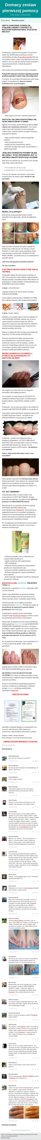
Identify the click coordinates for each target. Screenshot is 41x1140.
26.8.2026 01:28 (13, 795)
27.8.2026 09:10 (13, 1039)
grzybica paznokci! (26, 57)
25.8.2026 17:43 (13, 761)
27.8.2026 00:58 (13, 995)
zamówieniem (24, 827)
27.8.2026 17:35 (13, 1069)
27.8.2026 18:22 (13, 1081)
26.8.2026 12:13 (13, 831)
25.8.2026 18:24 (13, 772)
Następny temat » (25, 1130)
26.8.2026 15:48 (13, 869)
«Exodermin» (22, 583)
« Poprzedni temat (15, 1130)
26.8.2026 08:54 (13, 807)
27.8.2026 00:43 (13, 977)
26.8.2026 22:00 (13, 913)
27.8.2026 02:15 (13, 1008)
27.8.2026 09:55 (13, 1058)
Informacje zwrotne (5, 1137)
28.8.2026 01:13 (13, 1121)
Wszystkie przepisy (18, 20)
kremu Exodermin (18, 920)
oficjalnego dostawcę (20, 615)
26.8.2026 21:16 (13, 881)
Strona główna (5, 20)
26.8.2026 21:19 (13, 892)
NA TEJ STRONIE (28, 1076)
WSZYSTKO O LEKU (9, 583)
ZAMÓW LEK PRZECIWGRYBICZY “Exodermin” (20, 742)
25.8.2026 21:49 (13, 782)
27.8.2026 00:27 (13, 952)
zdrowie (13, 745)
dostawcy (10, 688)
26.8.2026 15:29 (13, 847)
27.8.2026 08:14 (13, 1020)
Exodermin (23, 588)
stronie (30, 924)
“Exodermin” (20, 510)
